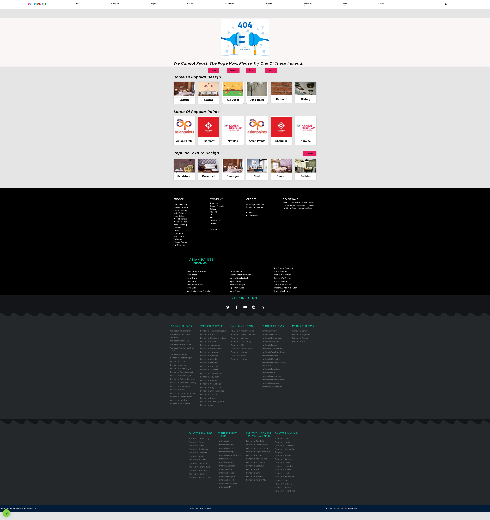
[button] (263, 212)
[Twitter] (228, 307)
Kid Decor (233, 99)
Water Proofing (180, 222)
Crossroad (208, 176)
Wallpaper (178, 239)
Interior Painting (180, 204)
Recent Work (229, 4)
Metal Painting (180, 213)
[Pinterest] (253, 307)
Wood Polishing (180, 219)
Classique (233, 176)
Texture (184, 99)
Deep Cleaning (180, 224)
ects (222, 206)
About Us (214, 203)
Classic (281, 176)
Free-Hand (257, 99)
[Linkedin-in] (262, 307)
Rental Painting (180, 210)
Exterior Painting (181, 207)
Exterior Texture (180, 242)
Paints (345, 4)
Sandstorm (184, 176)
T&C (212, 217)
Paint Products (180, 245)
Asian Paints (184, 141)
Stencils (177, 230)
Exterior (281, 99)
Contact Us (307, 4)
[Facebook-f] (236, 307)
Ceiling (305, 99)
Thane (251, 212)
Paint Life (268, 4)
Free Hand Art (180, 236)
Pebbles (306, 176)
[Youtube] (245, 307)
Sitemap (213, 229)
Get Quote (115, 4)
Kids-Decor (178, 233)
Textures (177, 227)
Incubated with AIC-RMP (200, 508)
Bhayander (253, 215)
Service (381, 4)
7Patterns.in (352, 508)
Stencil (208, 99)
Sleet (257, 176)
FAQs (212, 215)
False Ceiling (179, 216)
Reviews (190, 4)
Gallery (213, 209)
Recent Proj (215, 206)
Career (213, 223)
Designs (153, 4)
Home (78, 4)
